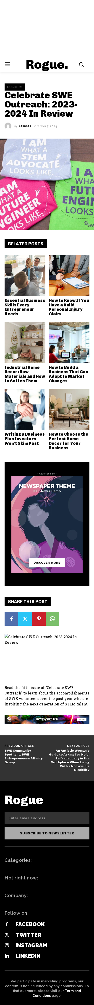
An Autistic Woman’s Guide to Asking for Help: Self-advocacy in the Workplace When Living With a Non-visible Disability (69, 760)
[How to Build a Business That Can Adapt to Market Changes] (69, 342)
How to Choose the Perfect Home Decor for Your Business (68, 441)
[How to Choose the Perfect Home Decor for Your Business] (69, 409)
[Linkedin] (7, 956)
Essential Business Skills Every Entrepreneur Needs (25, 307)
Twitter (28, 934)
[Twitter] (25, 619)
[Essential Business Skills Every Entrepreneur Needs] (25, 275)
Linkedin (28, 955)
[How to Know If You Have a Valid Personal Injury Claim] (69, 275)
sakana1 (25, 126)
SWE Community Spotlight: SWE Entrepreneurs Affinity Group (24, 756)
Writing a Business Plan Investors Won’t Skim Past (25, 439)
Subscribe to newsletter (47, 833)
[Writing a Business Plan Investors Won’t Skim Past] (25, 409)
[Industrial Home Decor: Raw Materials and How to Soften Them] (25, 342)
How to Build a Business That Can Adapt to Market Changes (68, 374)
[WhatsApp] (52, 619)
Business (14, 87)
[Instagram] (7, 945)
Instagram (31, 945)
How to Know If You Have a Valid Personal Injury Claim (69, 307)
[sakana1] (9, 126)
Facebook (30, 924)
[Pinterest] (39, 619)
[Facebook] (11, 619)
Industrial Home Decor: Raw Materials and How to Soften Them (25, 374)
